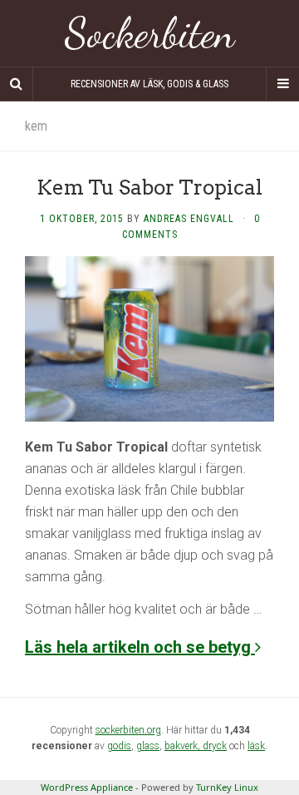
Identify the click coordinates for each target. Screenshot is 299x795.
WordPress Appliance (87, 787)
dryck (215, 746)
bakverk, (183, 746)
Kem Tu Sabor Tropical (149, 187)
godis (119, 746)
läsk (256, 746)
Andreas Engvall (189, 219)
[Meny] (282, 84)
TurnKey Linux (227, 787)
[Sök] (16, 84)
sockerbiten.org (128, 730)
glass (147, 746)
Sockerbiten (150, 33)
